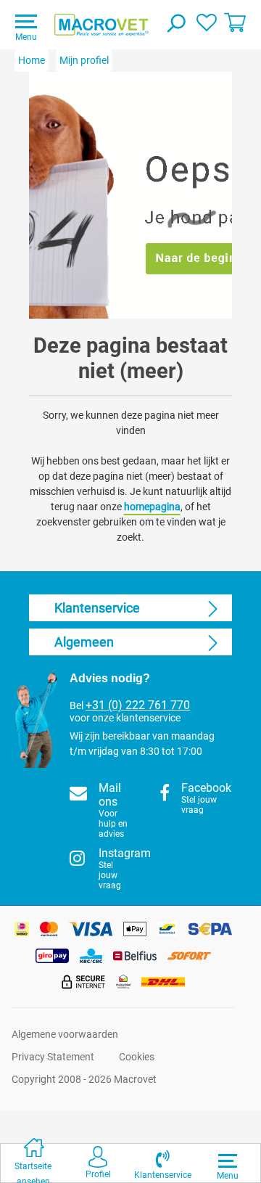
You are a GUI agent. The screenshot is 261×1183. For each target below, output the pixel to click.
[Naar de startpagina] (101, 25)
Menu (26, 37)
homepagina (152, 506)
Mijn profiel (84, 60)
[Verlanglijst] (207, 21)
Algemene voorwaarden (65, 1034)
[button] (162, 1163)
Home (31, 60)
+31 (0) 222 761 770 (138, 705)
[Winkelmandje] (234, 21)
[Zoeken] (175, 24)
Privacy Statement (53, 1057)
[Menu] (228, 1160)
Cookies (136, 1057)
